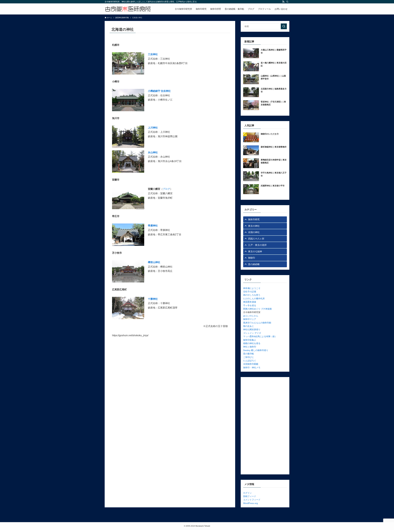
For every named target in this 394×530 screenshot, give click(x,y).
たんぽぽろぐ (249, 360)
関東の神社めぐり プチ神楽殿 (257, 309)
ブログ (166, 189)
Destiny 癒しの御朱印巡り (255, 350)
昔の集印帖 (248, 353)
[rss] (283, 1)
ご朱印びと (248, 357)
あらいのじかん (250, 316)
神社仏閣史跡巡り (251, 329)
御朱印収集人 (249, 340)
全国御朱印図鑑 (250, 364)
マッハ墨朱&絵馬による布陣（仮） (260, 336)
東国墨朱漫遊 (249, 302)
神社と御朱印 (249, 346)
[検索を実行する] (284, 26)
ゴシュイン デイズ (252, 333)
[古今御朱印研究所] (128, 9)
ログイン (247, 493)
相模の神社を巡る (251, 343)
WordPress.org (250, 503)
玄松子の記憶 (249, 291)
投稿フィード (249, 496)
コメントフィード (251, 499)
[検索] (287, 1)
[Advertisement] (265, 426)
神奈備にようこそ (251, 288)
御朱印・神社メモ (251, 367)
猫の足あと (248, 326)
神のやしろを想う (251, 295)
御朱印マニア (249, 319)
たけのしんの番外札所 (254, 298)
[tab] (265, 219)
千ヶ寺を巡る (249, 305)
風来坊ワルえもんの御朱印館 (257, 322)
